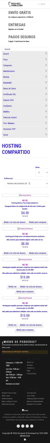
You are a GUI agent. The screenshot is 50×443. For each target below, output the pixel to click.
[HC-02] (25, 229)
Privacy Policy (31, 374)
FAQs (28, 371)
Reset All (7, 49)
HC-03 (25, 265)
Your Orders (31, 396)
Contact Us (30, 368)
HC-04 (25, 303)
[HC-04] (25, 298)
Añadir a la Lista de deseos (14, 222)
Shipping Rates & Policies (35, 399)
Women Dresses (7, 399)
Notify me (12, 286)
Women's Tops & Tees (9, 393)
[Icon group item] (18, 426)
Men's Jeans (6, 396)
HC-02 (25, 234)
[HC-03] (25, 259)
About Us (30, 362)
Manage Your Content (34, 404)
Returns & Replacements (35, 401)
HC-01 (25, 200)
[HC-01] (25, 195)
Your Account (31, 393)
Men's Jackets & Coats (9, 401)
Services (30, 365)
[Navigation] (4, 4)
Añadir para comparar (37, 222)
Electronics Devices (8, 404)
